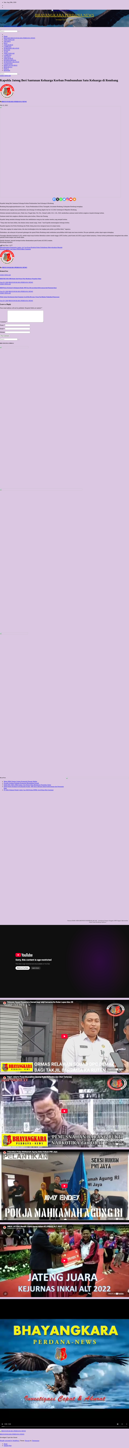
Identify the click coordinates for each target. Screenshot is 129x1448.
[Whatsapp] (61, 199)
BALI (5, 43)
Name (2, 325)
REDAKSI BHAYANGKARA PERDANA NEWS (19, 38)
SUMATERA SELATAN (11, 48)
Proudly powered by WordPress (9, 1440)
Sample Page (8, 1445)
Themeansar (35, 1440)
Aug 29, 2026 (4, 282)
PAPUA (6, 69)
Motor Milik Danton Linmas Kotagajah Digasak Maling (20, 781)
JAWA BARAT (8, 45)
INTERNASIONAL (10, 60)
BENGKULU (8, 67)
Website (2, 332)
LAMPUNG (7, 46)
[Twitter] (64, 199)
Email (2, 328)
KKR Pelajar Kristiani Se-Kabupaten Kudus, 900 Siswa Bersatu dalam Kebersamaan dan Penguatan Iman (28, 287)
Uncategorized (8, 63)
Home (5, 36)
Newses (27, 1440)
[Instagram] (67, 199)
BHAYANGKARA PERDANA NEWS (64, 15)
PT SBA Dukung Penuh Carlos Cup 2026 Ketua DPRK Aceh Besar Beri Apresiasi (28, 790)
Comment (3, 322)
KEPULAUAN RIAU (10, 65)
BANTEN (7, 50)
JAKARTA (7, 41)
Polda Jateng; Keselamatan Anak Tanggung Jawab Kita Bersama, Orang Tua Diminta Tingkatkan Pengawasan (29, 297)
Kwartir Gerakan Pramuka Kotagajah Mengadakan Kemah (21, 783)
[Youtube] (70, 199)
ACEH (6, 51)
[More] (74, 199)
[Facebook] (54, 199)
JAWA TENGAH (9, 40)
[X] (57, 199)
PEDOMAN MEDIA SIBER (12, 26)
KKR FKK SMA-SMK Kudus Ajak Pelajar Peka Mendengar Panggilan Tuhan (20, 278)
